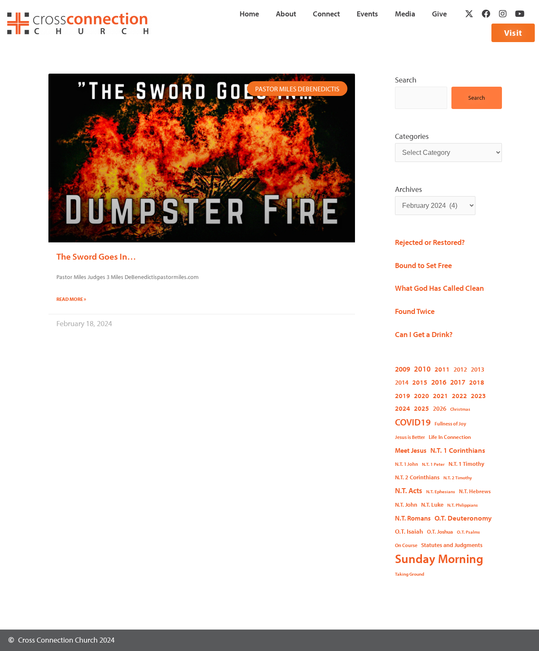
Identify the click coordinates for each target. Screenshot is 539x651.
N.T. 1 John (406, 464)
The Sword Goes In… (96, 256)
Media (405, 14)
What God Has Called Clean (439, 288)
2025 (421, 408)
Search (405, 80)
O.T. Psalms (468, 532)
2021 (440, 395)
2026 (439, 408)
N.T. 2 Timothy (457, 478)
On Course (406, 545)
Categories (412, 136)
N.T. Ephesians (440, 491)
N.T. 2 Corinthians (417, 477)
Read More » (71, 299)
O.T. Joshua (440, 531)
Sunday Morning (439, 558)
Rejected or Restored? (430, 242)
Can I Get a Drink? (424, 334)
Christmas (460, 409)
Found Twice (415, 311)
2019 (402, 395)
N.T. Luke (432, 504)
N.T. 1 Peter (433, 464)
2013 (477, 369)
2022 (459, 395)
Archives (408, 189)
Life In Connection (450, 436)
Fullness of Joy (450, 423)
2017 (457, 381)
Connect (326, 14)
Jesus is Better (410, 437)
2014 (401, 382)
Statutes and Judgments (452, 545)
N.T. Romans (413, 518)
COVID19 (413, 422)
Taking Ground (409, 574)
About (286, 14)
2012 (460, 369)
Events (367, 14)
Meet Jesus (411, 450)
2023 (478, 395)
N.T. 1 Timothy (466, 464)
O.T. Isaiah (409, 531)
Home (249, 14)
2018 (476, 381)
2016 (438, 381)
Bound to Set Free (423, 265)
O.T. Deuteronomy (463, 517)
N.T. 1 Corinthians (457, 450)
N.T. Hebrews (475, 491)
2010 (422, 369)
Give (439, 14)
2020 (421, 395)
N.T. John (406, 504)
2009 (402, 368)
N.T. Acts (408, 490)
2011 (442, 369)
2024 (402, 408)
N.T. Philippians (462, 505)
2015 (419, 381)
